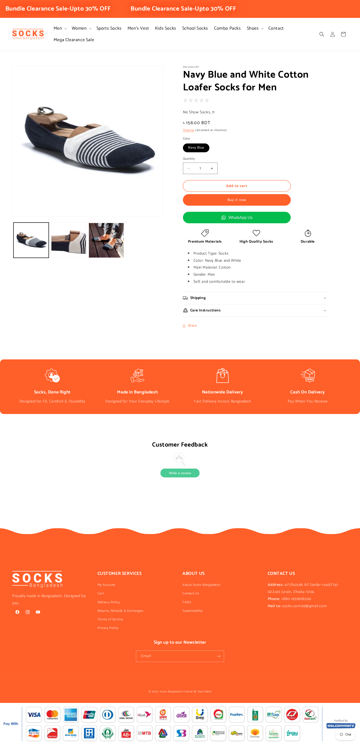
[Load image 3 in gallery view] (106, 240)
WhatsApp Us (240, 217)
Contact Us (190, 593)
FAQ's (187, 602)
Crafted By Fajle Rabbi (197, 691)
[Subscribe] (218, 656)
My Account (106, 585)
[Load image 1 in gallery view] (31, 240)
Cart (100, 593)
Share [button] (192, 326)
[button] (60, 28)
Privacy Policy (108, 628)
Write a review (180, 473)
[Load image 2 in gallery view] (68, 240)
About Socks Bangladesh (201, 585)
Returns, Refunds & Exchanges (120, 611)
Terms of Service (110, 619)
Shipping (188, 130)
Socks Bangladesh (171, 691)
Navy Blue (196, 148)
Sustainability (192, 611)
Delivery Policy (108, 602)
